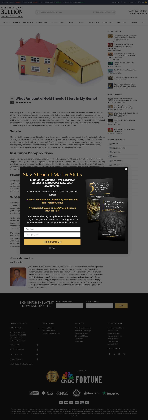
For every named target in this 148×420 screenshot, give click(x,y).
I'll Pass (52, 248)
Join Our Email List (52, 242)
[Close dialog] (125, 169)
